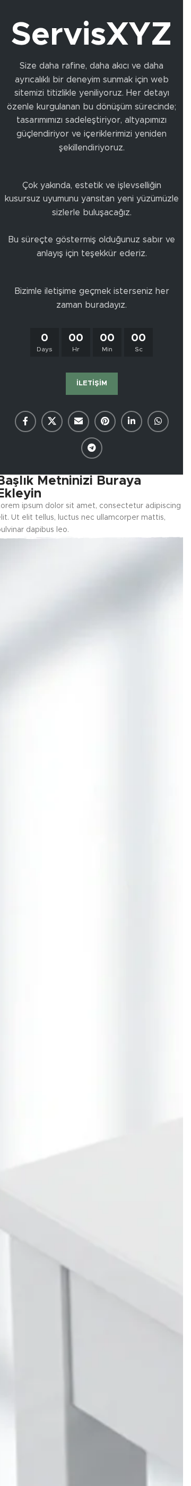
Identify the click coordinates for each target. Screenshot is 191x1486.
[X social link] (52, 421)
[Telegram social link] (91, 448)
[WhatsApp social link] (158, 421)
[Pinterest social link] (105, 421)
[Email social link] (78, 421)
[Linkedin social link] (131, 421)
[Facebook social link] (25, 421)
